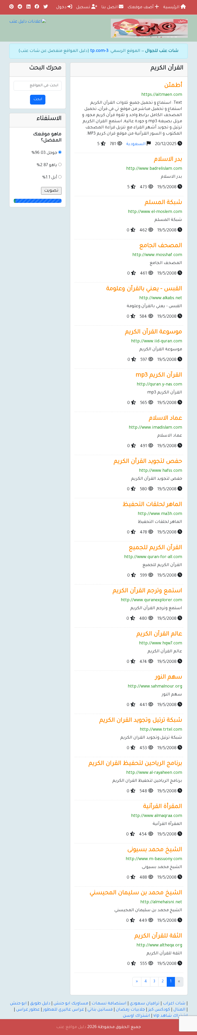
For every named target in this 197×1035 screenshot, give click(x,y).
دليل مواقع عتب (71, 1027)
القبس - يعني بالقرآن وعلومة (144, 289)
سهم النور (168, 677)
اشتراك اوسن (136, 1016)
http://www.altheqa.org (159, 945)
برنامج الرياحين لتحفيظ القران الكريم (135, 764)
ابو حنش (18, 1003)
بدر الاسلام (168, 160)
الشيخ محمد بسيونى (154, 850)
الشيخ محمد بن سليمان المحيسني (136, 893)
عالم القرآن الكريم (159, 634)
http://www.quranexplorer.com (151, 600)
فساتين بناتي (100, 1010)
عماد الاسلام (165, 419)
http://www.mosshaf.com (157, 255)
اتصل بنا (110, 7)
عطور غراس (28, 1010)
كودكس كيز (159, 1010)
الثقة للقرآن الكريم (158, 936)
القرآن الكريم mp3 (159, 375)
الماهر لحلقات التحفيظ (152, 505)
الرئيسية (172, 7)
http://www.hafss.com (160, 471)
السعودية (136, 144)
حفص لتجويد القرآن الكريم (148, 462)
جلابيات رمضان (130, 1010)
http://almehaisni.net (161, 902)
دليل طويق (40, 1003)
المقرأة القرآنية (162, 807)
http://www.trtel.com (161, 730)
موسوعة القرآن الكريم (153, 332)
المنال (179, 1010)
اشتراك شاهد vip (170, 1016)
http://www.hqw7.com (160, 643)
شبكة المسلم (163, 203)
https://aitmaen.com (161, 95)
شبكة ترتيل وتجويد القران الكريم (140, 721)
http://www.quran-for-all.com (153, 557)
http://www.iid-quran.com (156, 341)
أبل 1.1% (49, 177)
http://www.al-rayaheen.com (154, 773)
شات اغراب (174, 1003)
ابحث (37, 100)
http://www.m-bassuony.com (154, 859)
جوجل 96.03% (44, 153)
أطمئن (173, 86)
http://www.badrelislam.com (154, 169)
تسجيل (83, 7)
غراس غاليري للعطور (63, 1010)
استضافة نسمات (109, 1003)
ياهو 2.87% (47, 165)
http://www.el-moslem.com (155, 212)
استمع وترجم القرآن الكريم (147, 591)
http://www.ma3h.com (160, 514)
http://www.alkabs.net (160, 298)
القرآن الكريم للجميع (155, 548)
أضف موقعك (141, 7)
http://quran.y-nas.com (159, 384)
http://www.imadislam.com (155, 428)
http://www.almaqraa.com (156, 816)
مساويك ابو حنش (71, 1003)
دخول (61, 7)
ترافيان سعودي (145, 1003)
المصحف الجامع (160, 246)
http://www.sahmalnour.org (155, 686)
